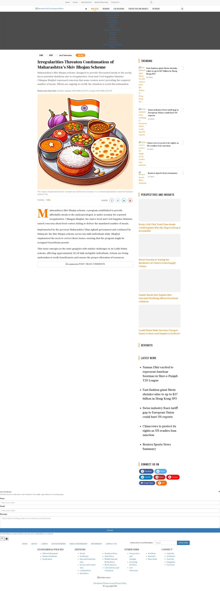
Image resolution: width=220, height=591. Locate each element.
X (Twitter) (171, 556)
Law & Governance (112, 30)
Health (112, 32)
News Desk (152, 559)
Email (2, 506)
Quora (161, 477)
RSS (163, 483)
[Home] (86, 9)
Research (151, 556)
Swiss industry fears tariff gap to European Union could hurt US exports (160, 412)
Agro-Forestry (113, 13)
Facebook (148, 471)
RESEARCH (106, 8)
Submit (110, 530)
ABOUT (34, 544)
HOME (24, 544)
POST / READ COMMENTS (91, 264)
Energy (112, 25)
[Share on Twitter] (118, 200)
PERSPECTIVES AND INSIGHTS (138, 8)
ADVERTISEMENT (58, 544)
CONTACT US (111, 544)
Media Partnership (101, 2)
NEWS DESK (95, 8)
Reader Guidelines (50, 556)
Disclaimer (97, 583)
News (51, 55)
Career (75, 2)
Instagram (171, 562)
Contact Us (115, 2)
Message (3, 514)
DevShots (152, 553)
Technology (112, 18)
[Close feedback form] (219, 491)
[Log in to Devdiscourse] (151, 2)
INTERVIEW (156, 8)
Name (2, 498)
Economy (112, 20)
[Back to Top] (2, 538)
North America (110, 565)
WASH (112, 47)
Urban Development (112, 45)
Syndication (47, 559)
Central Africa (85, 570)
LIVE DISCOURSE (119, 8)
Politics (112, 28)
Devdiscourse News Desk (46, 91)
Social (112, 37)
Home (41, 55)
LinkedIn (147, 477)
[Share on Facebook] (112, 200)
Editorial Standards (50, 553)
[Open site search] (182, 8)
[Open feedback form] (7, 539)
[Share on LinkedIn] (124, 200)
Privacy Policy (121, 583)
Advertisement (86, 2)
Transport (113, 42)
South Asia (84, 556)
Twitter (162, 471)
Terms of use (109, 583)
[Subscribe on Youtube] (130, 200)
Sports (112, 40)
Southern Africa (111, 553)
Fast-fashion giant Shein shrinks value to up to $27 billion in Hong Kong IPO (160, 394)
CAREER (44, 544)
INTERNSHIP (96, 544)
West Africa (109, 556)
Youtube (174, 477)
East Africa (84, 573)
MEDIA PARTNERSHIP (78, 544)
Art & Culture (112, 15)
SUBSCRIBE (183, 543)
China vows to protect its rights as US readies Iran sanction (159, 430)
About (67, 2)
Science (112, 35)
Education (113, 23)
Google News (148, 483)
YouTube (170, 559)
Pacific (82, 553)
